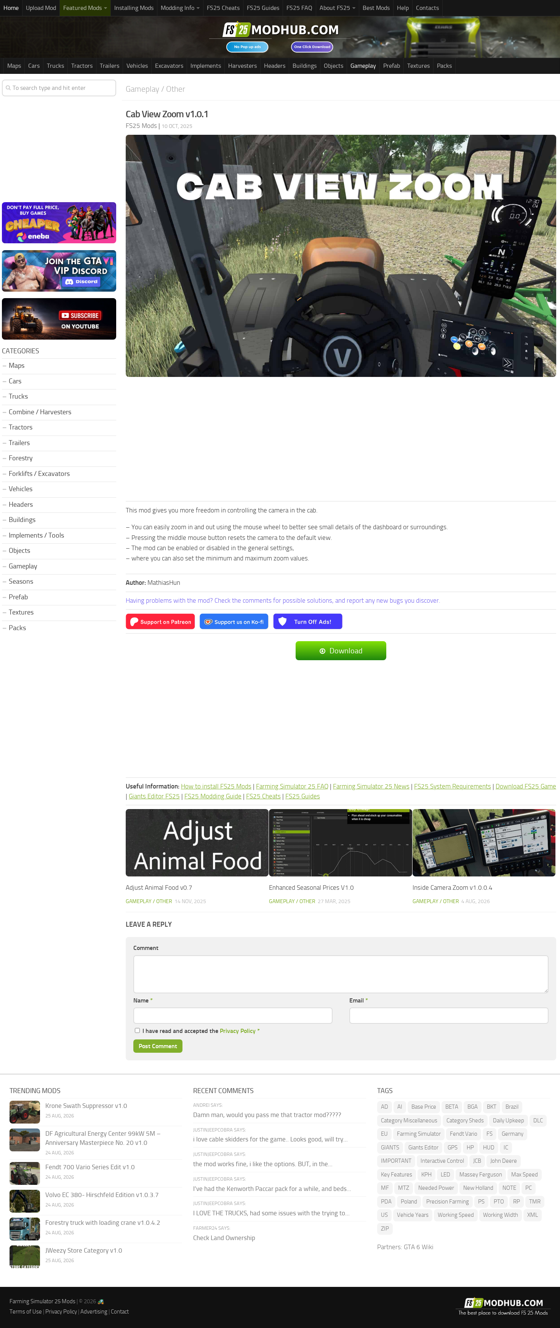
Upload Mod (41, 7)
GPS (453, 1147)
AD (384, 1106)
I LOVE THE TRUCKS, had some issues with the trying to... (271, 1213)
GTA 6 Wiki (419, 1247)
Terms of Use (26, 1311)
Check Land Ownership (224, 1238)
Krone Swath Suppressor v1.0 (86, 1105)
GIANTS (390, 1147)
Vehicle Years (413, 1214)
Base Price (423, 1106)
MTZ (403, 1187)
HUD (488, 1147)
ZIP (385, 1228)
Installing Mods (134, 7)
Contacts (427, 7)
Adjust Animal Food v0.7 (159, 887)
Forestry (21, 458)
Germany (512, 1133)
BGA (472, 1106)
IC (506, 1147)
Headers (274, 65)
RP (516, 1201)
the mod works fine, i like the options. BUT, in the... (263, 1164)
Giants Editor (423, 1147)
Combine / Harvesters (40, 412)
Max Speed (524, 1174)
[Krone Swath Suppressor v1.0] (25, 1112)
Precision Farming (447, 1201)
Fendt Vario (463, 1133)
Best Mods (376, 7)
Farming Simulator (419, 1133)
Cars (34, 65)
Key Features (396, 1174)
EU (384, 1133)
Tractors (82, 65)
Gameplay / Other (155, 89)
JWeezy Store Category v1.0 (83, 1250)
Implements (205, 65)
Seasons (21, 581)
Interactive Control (442, 1160)
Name (143, 1000)
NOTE (509, 1187)
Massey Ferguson (480, 1174)
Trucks (55, 65)
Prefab (391, 65)
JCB (477, 1160)
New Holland (478, 1187)
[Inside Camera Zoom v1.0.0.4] (484, 842)
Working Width (500, 1214)
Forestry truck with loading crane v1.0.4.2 (102, 1222)
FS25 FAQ (299, 7)
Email (358, 1000)
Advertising (93, 1311)
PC (528, 1187)
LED (445, 1174)
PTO (499, 1201)
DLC (538, 1120)
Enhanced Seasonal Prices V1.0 (311, 887)
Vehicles (137, 65)
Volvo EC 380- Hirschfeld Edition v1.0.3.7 (102, 1195)
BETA (451, 1106)
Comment (145, 947)
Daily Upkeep (508, 1120)
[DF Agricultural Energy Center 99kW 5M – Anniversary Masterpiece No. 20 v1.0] (25, 1139)
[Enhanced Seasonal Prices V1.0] (340, 842)
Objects (333, 65)
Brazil (512, 1106)
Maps (14, 65)
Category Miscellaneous (409, 1120)
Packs (444, 65)
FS (489, 1133)
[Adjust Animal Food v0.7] (197, 842)
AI (399, 1106)
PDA (386, 1201)
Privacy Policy (238, 1030)
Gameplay (363, 65)
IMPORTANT (396, 1160)
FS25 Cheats (223, 7)
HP (470, 1147)
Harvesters (242, 65)
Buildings (305, 65)
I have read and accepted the (201, 1030)
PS (481, 1201)
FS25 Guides (263, 7)
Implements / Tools (36, 535)
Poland (409, 1201)
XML (532, 1214)
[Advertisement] (341, 439)
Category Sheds (465, 1120)
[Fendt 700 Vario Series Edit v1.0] (25, 1173)
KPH (426, 1174)
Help (403, 7)
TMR (535, 1201)
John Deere (503, 1160)
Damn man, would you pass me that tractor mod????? (267, 1115)
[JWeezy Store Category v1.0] (25, 1256)
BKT (491, 1106)
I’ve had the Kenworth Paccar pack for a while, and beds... (272, 1188)
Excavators (169, 65)
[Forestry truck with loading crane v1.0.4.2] (25, 1229)
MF (385, 1187)
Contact (120, 1311)
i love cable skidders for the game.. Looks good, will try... (270, 1139)
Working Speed (456, 1214)
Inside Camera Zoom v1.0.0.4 (453, 887)
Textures (418, 65)
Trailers (109, 65)
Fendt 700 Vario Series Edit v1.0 (90, 1167)
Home (11, 7)
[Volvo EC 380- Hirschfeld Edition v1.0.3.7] (25, 1201)
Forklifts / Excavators (39, 473)
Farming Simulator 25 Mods (42, 1301)
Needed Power (436, 1187)
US (384, 1214)
